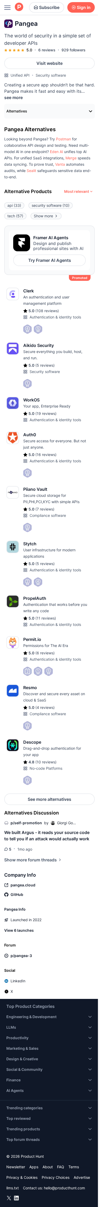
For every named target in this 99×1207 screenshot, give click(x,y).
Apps (33, 1167)
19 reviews (46, 413)
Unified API (20, 75)
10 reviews (46, 762)
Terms (73, 1167)
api (14, 205)
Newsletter (15, 1167)
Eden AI (56, 151)
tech (15, 216)
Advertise (82, 1177)
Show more (43, 216)
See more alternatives (49, 799)
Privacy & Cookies (21, 1177)
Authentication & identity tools (55, 317)
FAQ (60, 1167)
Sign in (84, 7)
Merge (71, 158)
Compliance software (48, 515)
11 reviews (46, 618)
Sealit (31, 170)
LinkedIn (18, 981)
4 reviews (45, 707)
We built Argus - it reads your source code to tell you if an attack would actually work (46, 835)
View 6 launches (19, 930)
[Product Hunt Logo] (19, 7)
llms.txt (12, 1188)
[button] (63, 139)
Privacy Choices (55, 1177)
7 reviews (45, 509)
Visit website (49, 63)
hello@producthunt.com (64, 1188)
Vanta (60, 164)
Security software (51, 75)
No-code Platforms (46, 768)
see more (13, 97)
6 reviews (46, 50)
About (48, 1167)
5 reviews (45, 365)
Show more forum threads (30, 859)
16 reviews (46, 454)
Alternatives (16, 111)
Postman (63, 139)
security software (50, 205)
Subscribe (49, 7)
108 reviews (47, 310)
